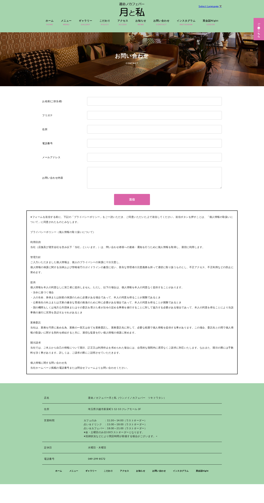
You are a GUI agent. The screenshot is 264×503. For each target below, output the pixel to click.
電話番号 (47, 143)
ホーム (50, 22)
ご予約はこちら (258, 29)
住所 (44, 129)
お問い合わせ (161, 22)
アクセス (122, 22)
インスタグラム (186, 22)
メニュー (66, 22)
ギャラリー (85, 22)
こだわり (104, 22)
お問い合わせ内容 (52, 177)
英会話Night (211, 22)
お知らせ (140, 22)
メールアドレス (51, 157)
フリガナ (47, 115)
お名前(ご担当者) (52, 101)
